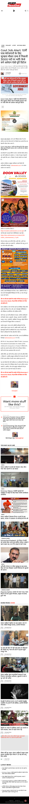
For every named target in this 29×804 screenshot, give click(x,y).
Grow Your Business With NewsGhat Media (14, 802)
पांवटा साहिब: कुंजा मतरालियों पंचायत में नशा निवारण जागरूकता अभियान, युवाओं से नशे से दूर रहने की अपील (14, 676)
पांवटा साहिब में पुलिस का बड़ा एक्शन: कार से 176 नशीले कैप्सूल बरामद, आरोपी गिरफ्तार (13, 624)
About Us (11, 800)
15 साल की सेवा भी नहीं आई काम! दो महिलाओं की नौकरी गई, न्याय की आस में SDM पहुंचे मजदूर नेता (14, 649)
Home (12, 603)
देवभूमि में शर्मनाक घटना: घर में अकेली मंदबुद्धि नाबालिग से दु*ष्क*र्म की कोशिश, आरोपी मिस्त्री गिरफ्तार (14, 703)
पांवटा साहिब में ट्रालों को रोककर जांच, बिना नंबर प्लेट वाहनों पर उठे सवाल (13, 468)
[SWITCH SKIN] (14, 10)
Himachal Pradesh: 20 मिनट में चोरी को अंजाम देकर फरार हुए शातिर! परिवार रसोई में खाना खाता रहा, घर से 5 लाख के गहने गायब (14, 542)
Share (2, 78)
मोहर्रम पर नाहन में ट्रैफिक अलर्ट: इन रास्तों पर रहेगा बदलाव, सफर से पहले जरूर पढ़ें (14, 729)
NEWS (2, 465)
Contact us (17, 800)
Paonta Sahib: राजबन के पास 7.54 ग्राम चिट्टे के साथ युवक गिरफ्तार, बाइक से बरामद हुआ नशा (14, 594)
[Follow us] (25, 10)
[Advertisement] (14, 27)
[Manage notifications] (25, 801)
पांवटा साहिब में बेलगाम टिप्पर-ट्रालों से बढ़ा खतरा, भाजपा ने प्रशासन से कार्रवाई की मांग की (14, 517)
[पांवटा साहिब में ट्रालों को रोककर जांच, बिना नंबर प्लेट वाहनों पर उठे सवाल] (14, 455)
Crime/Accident (5, 538)
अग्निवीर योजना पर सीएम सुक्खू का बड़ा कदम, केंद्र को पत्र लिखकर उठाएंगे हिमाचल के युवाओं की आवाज (14, 568)
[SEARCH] (27, 11)
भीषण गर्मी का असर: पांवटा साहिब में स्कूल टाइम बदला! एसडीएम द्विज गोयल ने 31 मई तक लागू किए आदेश (14, 754)
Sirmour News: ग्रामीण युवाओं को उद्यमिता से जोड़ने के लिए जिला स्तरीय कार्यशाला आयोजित (14, 493)
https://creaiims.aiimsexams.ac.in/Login (12, 231)
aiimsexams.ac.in (16, 165)
